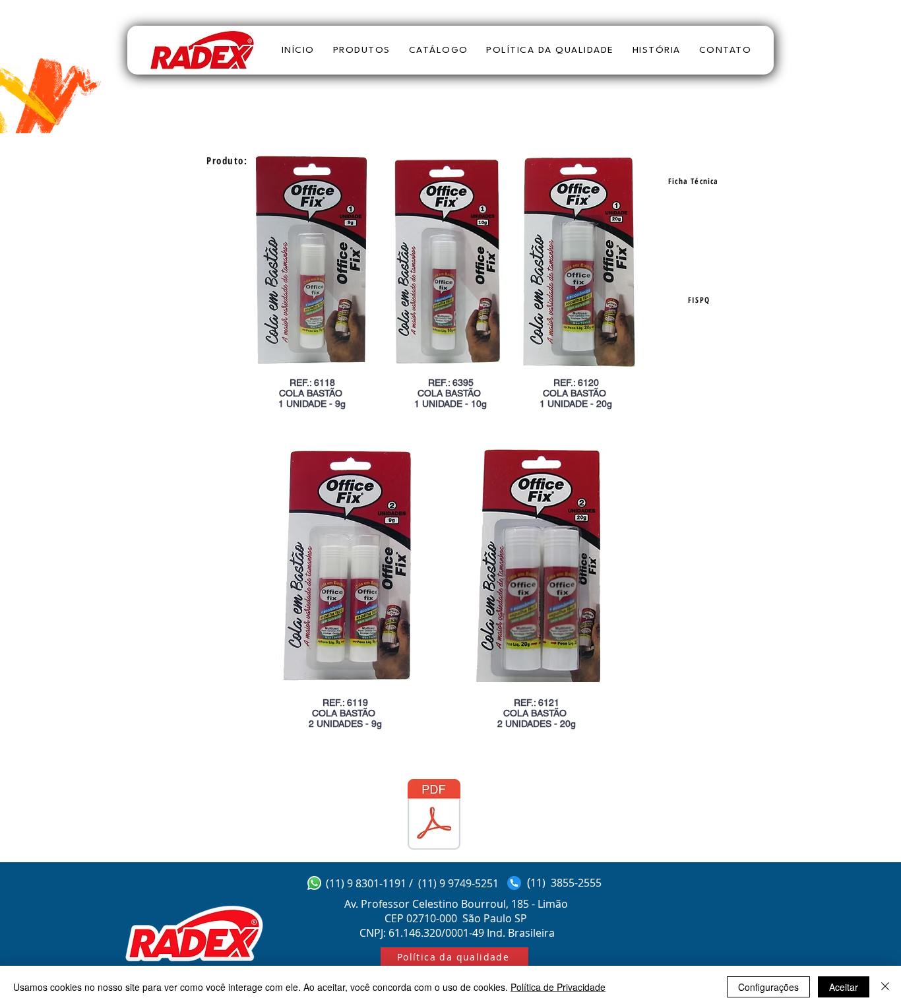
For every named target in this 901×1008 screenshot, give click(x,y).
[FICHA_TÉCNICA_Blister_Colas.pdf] (434, 816)
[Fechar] (885, 986)
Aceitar (843, 986)
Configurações (768, 986)
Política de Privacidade (558, 986)
